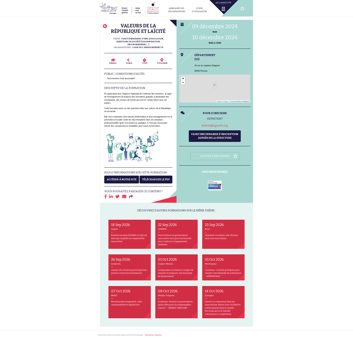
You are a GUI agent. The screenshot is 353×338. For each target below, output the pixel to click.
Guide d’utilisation (199, 10)
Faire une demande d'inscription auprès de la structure (214, 136)
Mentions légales (153, 335)
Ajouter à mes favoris (215, 156)
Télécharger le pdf (156, 179)
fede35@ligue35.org (215, 125)
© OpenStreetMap (235, 101)
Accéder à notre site (122, 179)
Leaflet (219, 101)
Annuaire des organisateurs (176, 10)
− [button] (183, 82)
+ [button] (183, 78)
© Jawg (225, 101)
